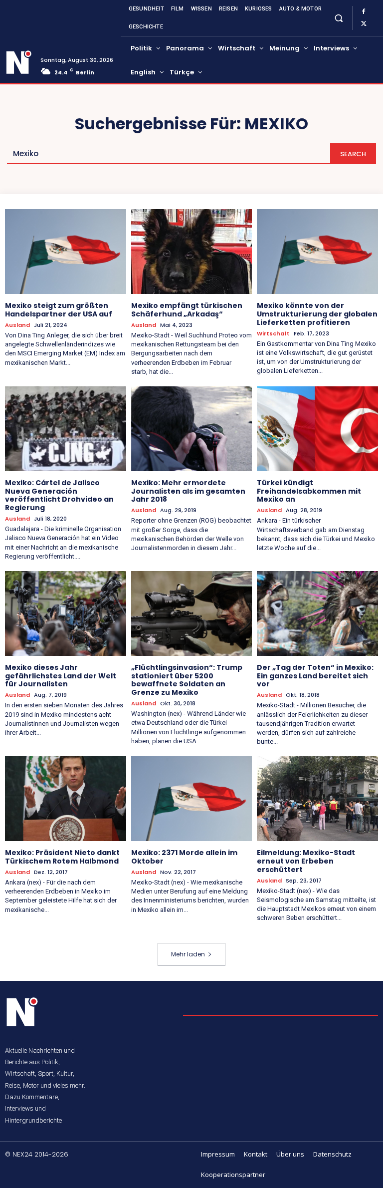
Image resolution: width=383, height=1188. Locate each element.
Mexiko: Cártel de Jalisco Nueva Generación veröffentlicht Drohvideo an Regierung (59, 495)
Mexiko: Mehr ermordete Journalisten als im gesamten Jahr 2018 (188, 491)
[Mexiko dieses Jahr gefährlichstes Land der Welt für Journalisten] (65, 613)
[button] (338, 17)
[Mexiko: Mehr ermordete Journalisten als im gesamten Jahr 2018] (191, 428)
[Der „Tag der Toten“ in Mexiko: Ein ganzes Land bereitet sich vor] (317, 613)
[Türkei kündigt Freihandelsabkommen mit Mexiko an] (317, 428)
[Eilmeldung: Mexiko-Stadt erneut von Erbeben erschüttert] (317, 798)
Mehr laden (188, 954)
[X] (364, 24)
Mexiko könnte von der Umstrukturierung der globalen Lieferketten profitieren (317, 313)
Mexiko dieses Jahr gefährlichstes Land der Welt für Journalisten (60, 675)
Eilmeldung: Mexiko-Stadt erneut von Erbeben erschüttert (306, 861)
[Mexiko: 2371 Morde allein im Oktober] (191, 798)
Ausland (17, 325)
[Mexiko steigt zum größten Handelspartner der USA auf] (65, 251)
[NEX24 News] (19, 62)
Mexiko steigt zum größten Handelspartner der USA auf (58, 309)
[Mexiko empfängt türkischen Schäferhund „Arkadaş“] (191, 251)
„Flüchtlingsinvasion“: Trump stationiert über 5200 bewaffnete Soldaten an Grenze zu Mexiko (186, 679)
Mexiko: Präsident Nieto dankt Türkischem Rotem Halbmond (62, 857)
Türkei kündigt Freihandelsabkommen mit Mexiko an (309, 491)
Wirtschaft (273, 333)
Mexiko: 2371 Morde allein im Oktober (184, 857)
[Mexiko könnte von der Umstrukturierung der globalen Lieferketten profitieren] (317, 251)
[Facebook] (364, 12)
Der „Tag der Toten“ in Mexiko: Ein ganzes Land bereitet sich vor (315, 675)
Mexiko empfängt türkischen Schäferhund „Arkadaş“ (186, 309)
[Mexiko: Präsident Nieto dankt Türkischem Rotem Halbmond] (65, 798)
